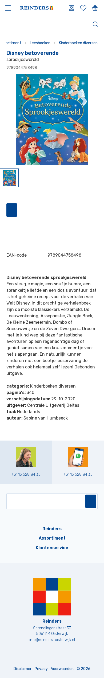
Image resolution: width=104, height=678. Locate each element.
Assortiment (52, 538)
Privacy (41, 669)
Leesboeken (40, 43)
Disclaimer (22, 669)
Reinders (52, 528)
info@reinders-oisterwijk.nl (52, 640)
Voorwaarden (62, 669)
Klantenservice (52, 547)
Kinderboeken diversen (78, 43)
